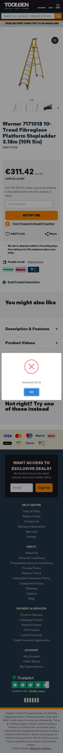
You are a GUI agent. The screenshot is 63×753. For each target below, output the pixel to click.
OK (32, 392)
